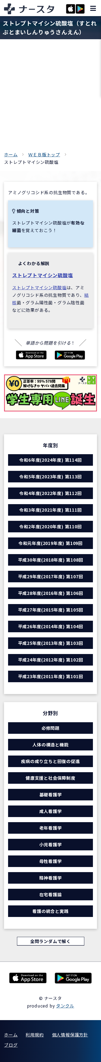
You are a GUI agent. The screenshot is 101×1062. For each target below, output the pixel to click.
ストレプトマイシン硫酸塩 (42, 275)
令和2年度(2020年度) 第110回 (50, 526)
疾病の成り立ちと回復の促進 (50, 761)
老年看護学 (50, 828)
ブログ (11, 1045)
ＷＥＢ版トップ (44, 154)
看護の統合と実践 (50, 911)
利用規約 (35, 1034)
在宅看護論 (50, 894)
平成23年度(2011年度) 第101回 (50, 676)
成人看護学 (50, 811)
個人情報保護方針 (70, 1034)
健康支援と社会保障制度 (50, 778)
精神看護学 (50, 878)
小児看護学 (50, 844)
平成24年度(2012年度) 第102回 (50, 659)
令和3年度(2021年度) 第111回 (50, 510)
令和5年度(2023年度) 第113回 (50, 476)
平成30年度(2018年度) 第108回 (50, 560)
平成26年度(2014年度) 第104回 (50, 626)
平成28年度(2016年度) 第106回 (50, 593)
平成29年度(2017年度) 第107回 (50, 576)
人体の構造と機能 (50, 744)
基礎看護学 (50, 794)
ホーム (11, 154)
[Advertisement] (50, 97)
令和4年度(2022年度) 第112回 (50, 493)
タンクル (65, 1005)
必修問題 (50, 728)
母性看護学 (50, 861)
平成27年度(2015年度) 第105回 (50, 609)
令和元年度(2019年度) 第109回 (50, 543)
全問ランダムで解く (50, 941)
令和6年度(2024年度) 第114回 (50, 460)
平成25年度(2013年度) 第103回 (50, 643)
